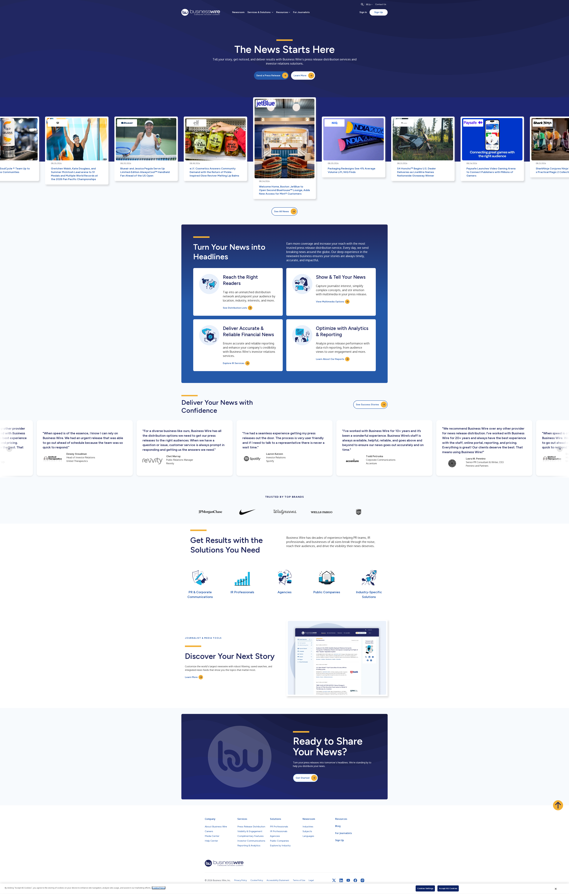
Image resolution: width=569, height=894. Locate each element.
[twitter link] (334, 880)
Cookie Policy (158, 888)
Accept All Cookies (448, 888)
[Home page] (200, 12)
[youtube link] (348, 880)
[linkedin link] (341, 880)
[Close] (556, 888)
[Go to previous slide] (9, 449)
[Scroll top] (558, 805)
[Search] (362, 4)
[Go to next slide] (560, 449)
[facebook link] (355, 880)
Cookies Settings (425, 888)
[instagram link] (362, 880)
